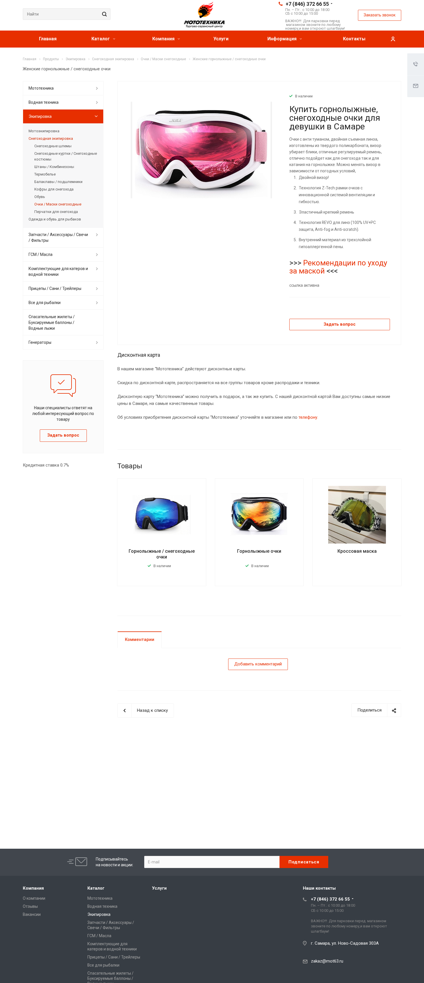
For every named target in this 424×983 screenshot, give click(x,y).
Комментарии (139, 639)
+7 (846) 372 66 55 (307, 4)
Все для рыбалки (45, 302)
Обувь (39, 197)
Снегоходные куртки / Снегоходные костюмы (65, 156)
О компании (34, 898)
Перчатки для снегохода (56, 212)
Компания (164, 38)
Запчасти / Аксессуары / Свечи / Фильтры (58, 237)
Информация (282, 38)
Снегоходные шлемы (53, 146)
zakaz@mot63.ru (327, 961)
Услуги (220, 38)
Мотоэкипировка (44, 131)
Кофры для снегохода (54, 189)
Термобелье (45, 174)
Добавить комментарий (258, 664)
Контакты (354, 38)
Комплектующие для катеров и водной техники (58, 271)
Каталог (101, 38)
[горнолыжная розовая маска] (201, 149)
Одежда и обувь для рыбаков (55, 219)
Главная (48, 38)
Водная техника (44, 102)
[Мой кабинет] (392, 39)
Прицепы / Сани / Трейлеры (55, 288)
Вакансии (32, 914)
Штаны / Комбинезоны (54, 167)
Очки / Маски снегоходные (57, 204)
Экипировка (40, 116)
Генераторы (40, 342)
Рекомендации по (335, 263)
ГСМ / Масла (40, 254)
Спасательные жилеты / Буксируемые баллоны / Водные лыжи (52, 322)
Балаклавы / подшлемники (58, 182)
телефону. (308, 417)
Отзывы (30, 906)
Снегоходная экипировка (51, 138)
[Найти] (103, 14)
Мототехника (41, 88)
